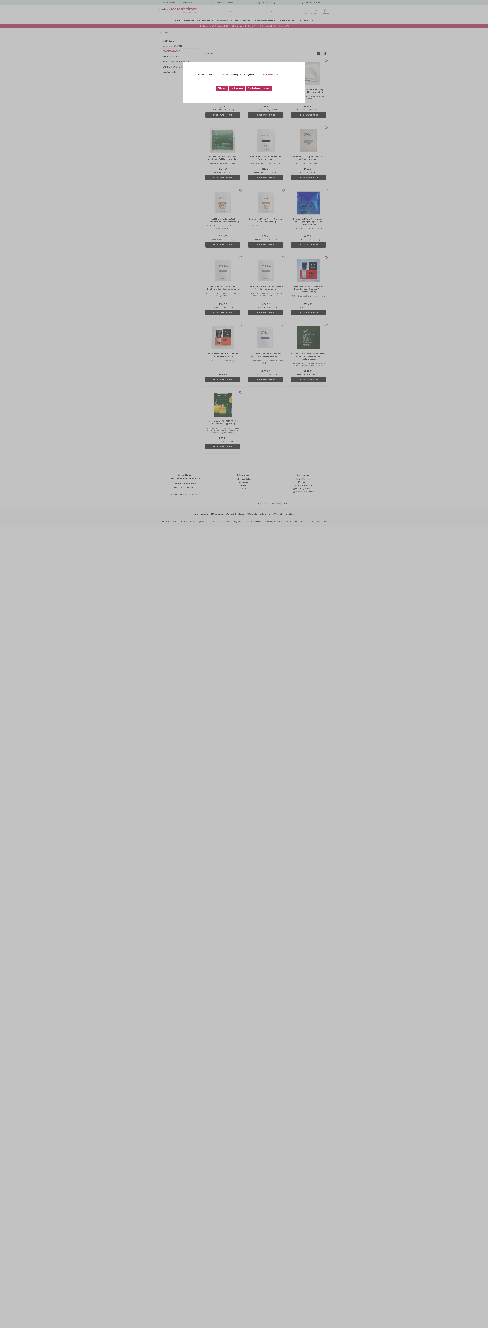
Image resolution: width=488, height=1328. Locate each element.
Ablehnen (222, 88)
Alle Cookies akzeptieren (259, 88)
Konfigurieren (237, 88)
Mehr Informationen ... (271, 75)
